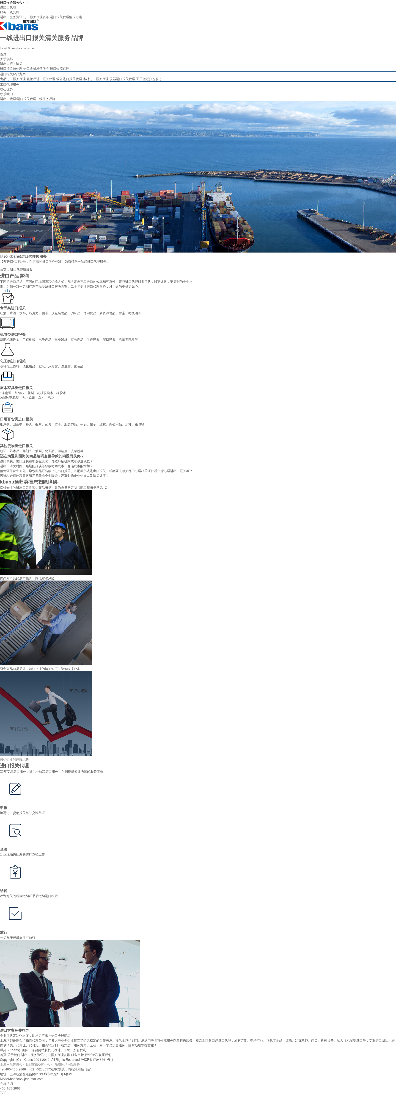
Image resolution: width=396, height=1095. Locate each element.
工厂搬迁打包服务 (149, 78)
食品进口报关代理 (13, 78)
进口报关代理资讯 (36, 16)
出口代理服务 (9, 84)
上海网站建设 (9, 1064)
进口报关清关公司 (13, 2)
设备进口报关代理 (69, 78)
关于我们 (13, 1054)
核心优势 (6, 89)
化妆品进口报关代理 (41, 78)
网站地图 (74, 1064)
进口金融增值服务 (36, 68)
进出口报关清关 (11, 63)
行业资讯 (91, 1054)
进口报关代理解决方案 (66, 16)
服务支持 (77, 1054)
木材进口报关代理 (96, 78)
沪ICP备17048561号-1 (97, 1059)
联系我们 (6, 94)
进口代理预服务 (21, 269)
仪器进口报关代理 (122, 78)
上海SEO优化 (37, 1064)
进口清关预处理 (11, 68)
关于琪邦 (6, 58)
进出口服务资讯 (11, 16)
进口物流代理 (59, 68)
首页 (3, 54)
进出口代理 (8, 7)
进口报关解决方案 (13, 74)
